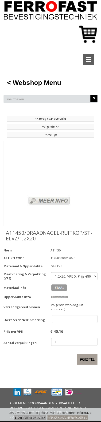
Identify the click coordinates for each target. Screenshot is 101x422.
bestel (89, 359)
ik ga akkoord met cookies (68, 417)
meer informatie (79, 412)
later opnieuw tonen (31, 417)
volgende (50, 127)
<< (46, 135)
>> (57, 127)
